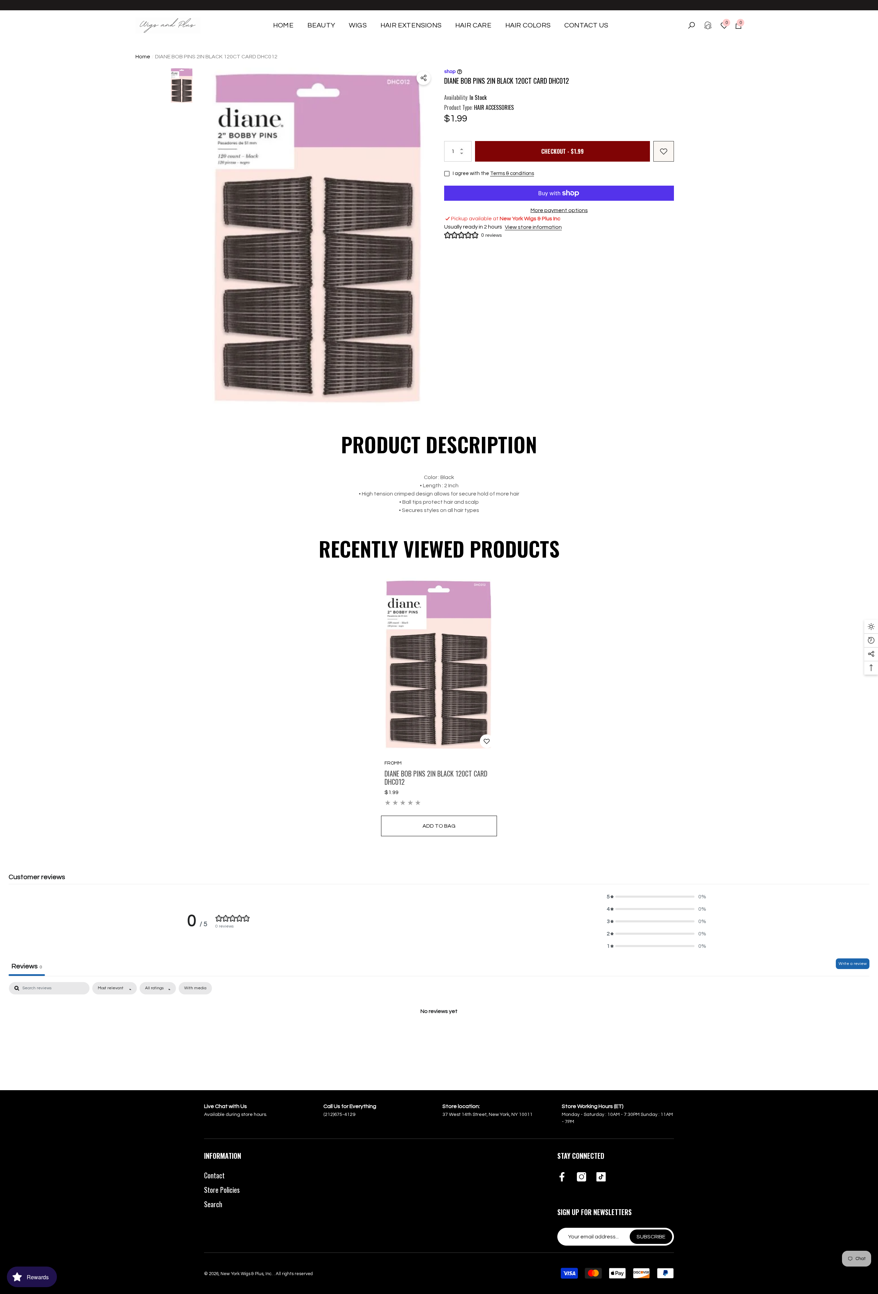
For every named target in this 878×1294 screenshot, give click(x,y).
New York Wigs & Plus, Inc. (247, 1273)
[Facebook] (562, 1177)
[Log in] (708, 25)
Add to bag (439, 826)
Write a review (853, 963)
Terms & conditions (512, 173)
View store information (533, 227)
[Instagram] (581, 1177)
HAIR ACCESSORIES (494, 107)
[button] (321, 25)
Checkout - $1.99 (562, 151)
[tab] (439, 518)
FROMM (393, 763)
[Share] (423, 78)
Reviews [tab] (26, 966)
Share (423, 78)
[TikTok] (601, 1177)
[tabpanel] (439, 1034)
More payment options (559, 210)
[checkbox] (195, 988)
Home (142, 56)
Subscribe (651, 1236)
